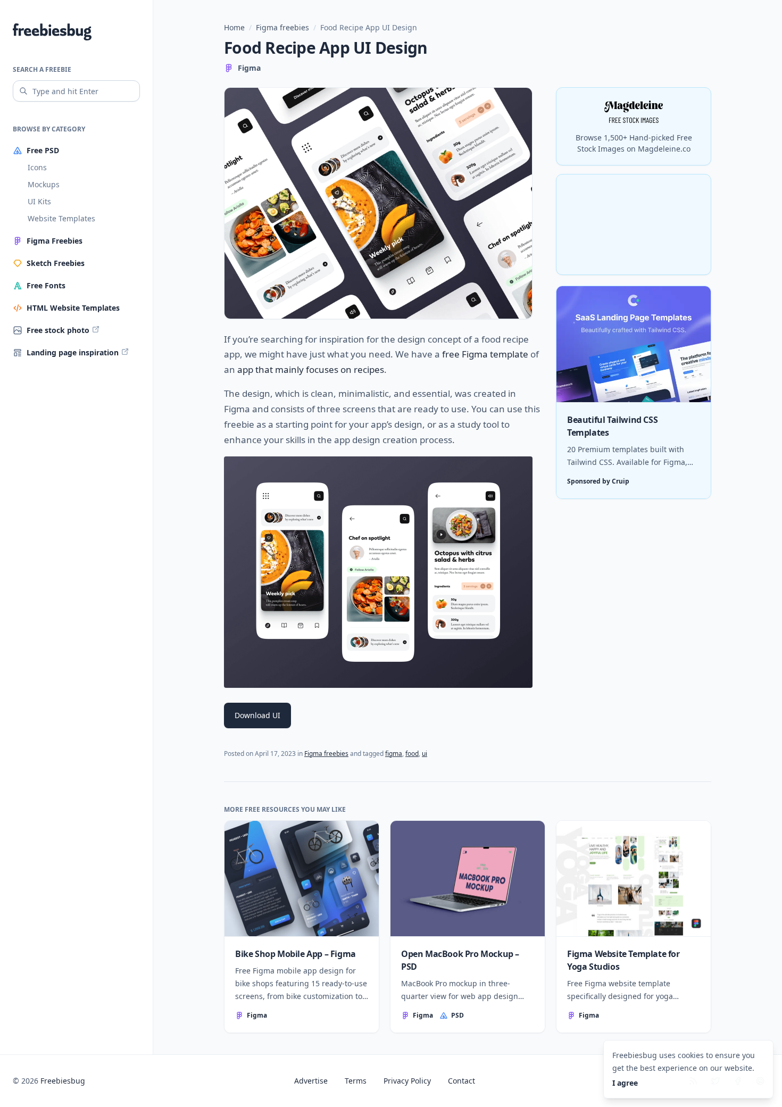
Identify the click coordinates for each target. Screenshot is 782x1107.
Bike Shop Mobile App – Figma (295, 954)
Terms (356, 1081)
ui (424, 753)
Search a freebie (42, 69)
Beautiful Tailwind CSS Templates (612, 426)
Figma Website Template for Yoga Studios (623, 960)
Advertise (311, 1081)
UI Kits (39, 201)
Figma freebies (282, 27)
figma (393, 753)
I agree (625, 1083)
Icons (37, 167)
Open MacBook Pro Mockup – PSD (460, 960)
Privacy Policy (407, 1081)
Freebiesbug (62, 1081)
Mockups (44, 184)
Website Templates (61, 218)
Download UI (257, 715)
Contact (461, 1081)
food (412, 753)
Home (234, 27)
